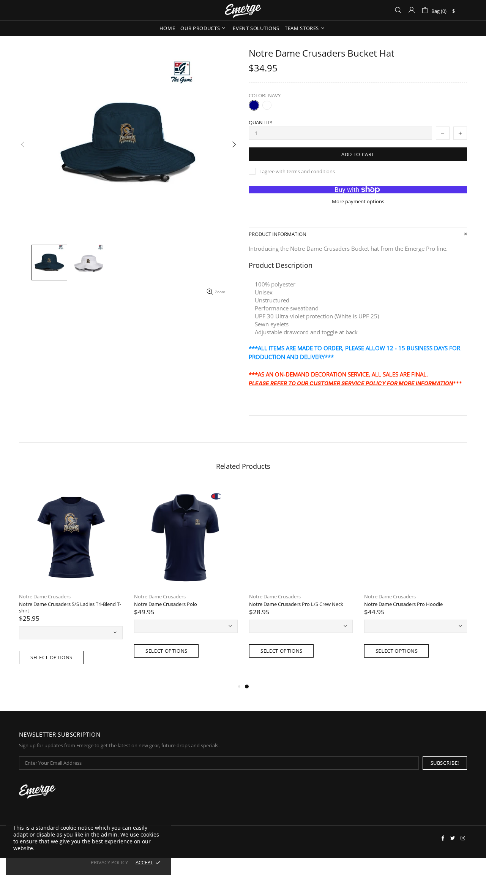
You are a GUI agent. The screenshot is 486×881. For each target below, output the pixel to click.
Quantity (260, 122)
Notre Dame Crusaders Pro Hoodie (403, 604)
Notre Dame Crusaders (45, 596)
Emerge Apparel (243, 10)
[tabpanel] (300, 579)
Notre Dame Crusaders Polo (165, 604)
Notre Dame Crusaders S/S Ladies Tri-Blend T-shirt (70, 607)
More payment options (358, 201)
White (266, 105)
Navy (254, 105)
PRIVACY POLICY (109, 862)
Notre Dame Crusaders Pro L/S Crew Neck (296, 604)
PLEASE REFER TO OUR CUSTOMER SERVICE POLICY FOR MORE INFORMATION (351, 383)
